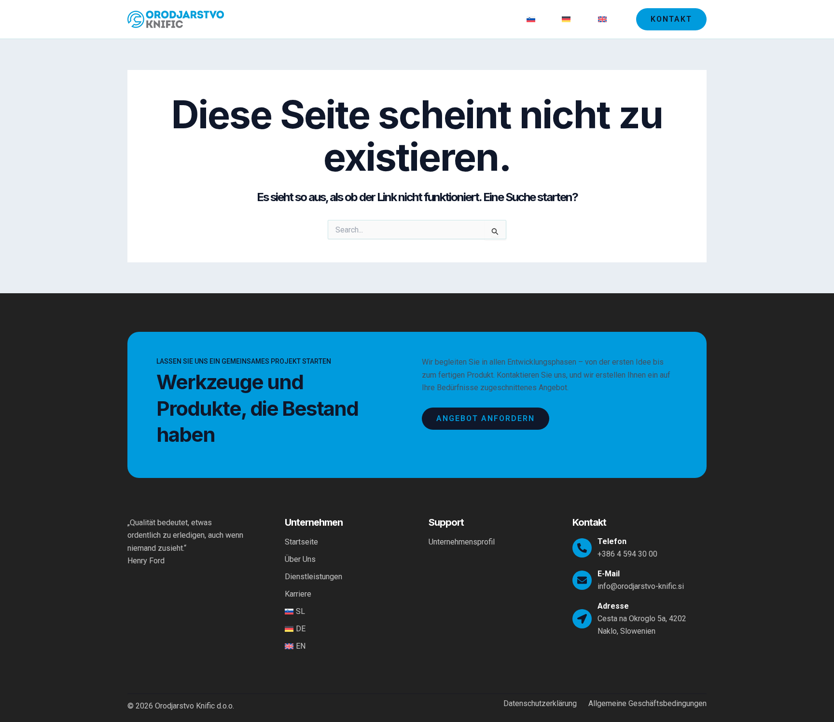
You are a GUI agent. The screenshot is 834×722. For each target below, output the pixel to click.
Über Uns (380, 19)
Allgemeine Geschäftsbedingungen (647, 704)
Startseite (333, 19)
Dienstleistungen (440, 19)
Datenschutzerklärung (540, 704)
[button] (671, 19)
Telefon (612, 541)
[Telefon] (582, 548)
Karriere (498, 19)
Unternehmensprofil (462, 541)
